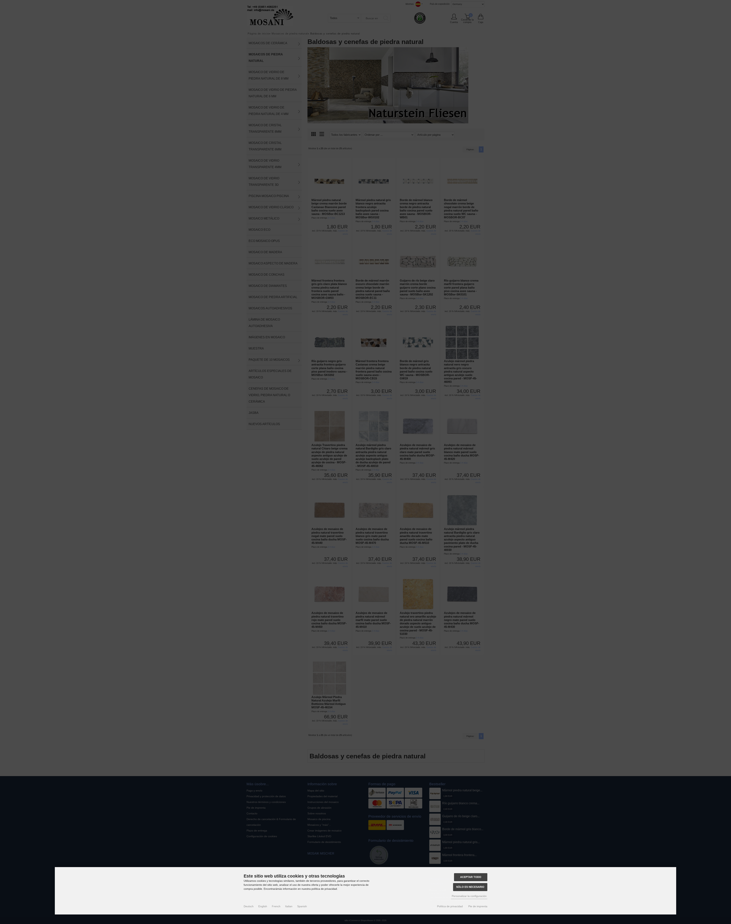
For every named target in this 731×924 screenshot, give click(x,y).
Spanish (302, 906)
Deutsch (249, 906)
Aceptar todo (470, 877)
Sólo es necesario (470, 886)
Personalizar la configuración (469, 896)
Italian (288, 906)
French (276, 906)
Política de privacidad (450, 906)
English (262, 906)
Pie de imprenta (477, 906)
